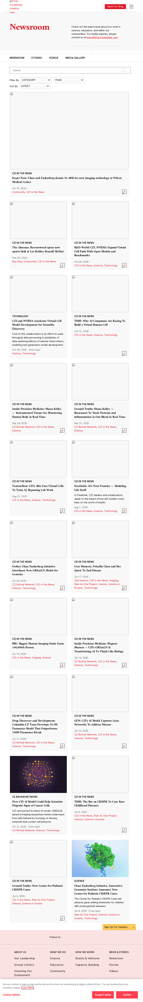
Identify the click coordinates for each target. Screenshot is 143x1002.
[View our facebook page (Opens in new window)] (65, 936)
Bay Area (17, 261)
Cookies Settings (11, 994)
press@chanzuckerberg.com (102, 37)
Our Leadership (24, 958)
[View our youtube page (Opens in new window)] (92, 936)
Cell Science (81, 580)
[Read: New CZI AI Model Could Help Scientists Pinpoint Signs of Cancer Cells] (38, 795)
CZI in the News (35, 192)
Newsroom (17, 57)
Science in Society (94, 819)
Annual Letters (24, 964)
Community (18, 192)
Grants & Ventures (87, 958)
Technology (111, 265)
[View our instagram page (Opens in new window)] (70, 936)
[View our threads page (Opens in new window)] (75, 936)
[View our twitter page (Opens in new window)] (86, 936)
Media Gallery (75, 57)
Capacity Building (87, 964)
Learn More (27, 987)
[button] (36, 80)
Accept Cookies (103, 994)
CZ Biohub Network (23, 426)
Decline (127, 994)
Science (98, 265)
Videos (53, 57)
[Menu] (131, 7)
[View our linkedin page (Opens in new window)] (81, 936)
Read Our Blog (115, 6)
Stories (36, 57)
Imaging (113, 580)
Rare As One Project (85, 584)
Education (57, 964)
